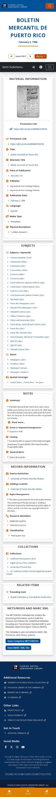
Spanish (14, 211)
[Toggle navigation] (50, 6)
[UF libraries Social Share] (33, 67)
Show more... (18, 422)
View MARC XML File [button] (18, 647)
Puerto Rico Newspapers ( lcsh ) (22, 303)
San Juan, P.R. (17, 175)
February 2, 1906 (18, 200)
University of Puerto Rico (20, 567)
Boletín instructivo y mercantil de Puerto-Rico (31, 597)
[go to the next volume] (30, 56)
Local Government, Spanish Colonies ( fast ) (27, 295)
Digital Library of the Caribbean (23, 563)
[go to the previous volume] (11, 56)
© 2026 (28, 786)
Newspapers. (18, 359)
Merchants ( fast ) (17, 299)
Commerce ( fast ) (17, 278)
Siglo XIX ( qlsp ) (16, 341)
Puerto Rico (29, 382)
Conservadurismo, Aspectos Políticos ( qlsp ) (27, 282)
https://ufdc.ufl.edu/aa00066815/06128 (27, 144)
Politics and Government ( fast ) (22, 320)
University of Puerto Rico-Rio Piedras (27, 478)
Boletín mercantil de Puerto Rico (24, 165)
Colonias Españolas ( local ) (21, 257)
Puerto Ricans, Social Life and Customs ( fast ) (28, 324)
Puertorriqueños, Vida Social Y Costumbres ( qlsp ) (29, 337)
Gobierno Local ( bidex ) (19, 291)
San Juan (39, 382)
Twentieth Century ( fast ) (20, 349)
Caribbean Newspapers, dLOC (23, 558)
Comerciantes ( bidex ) (19, 270)
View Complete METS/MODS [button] (22, 641)
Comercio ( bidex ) (17, 274)
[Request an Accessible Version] (41, 67)
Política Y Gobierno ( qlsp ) (20, 316)
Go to (39, 56)
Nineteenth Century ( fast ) (20, 311)
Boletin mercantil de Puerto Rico (24, 154)
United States (16, 382)
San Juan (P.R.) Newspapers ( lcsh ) (23, 307)
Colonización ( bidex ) (18, 261)
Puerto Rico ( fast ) (17, 328)
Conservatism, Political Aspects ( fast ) (25, 286)
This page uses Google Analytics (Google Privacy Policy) (28, 774)
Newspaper (16, 221)
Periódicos (17, 363)
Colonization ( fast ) (18, 266)
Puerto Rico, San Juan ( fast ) (21, 332)
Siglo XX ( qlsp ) (16, 345)
